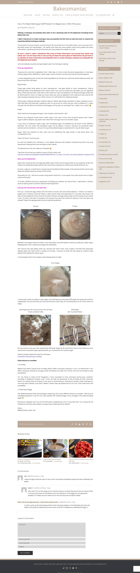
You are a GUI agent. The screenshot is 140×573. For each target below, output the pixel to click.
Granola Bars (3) (104, 142)
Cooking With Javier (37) (108, 107)
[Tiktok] (64, 568)
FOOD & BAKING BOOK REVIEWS (80, 564)
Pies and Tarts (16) (105, 159)
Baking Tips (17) (104, 90)
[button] (113, 15)
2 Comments (84, 463)
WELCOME (38, 564)
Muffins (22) (103, 150)
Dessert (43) (103, 115)
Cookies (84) (103, 103)
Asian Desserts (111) (105, 78)
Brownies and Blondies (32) (108, 94)
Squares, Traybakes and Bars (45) (109, 168)
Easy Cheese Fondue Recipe (52, 459)
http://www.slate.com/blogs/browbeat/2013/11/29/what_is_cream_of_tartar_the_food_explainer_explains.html (56, 154)
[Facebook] (70, 568)
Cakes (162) (103, 98)
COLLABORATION (99, 564)
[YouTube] (73, 568)
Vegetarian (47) (104, 181)
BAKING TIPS (61, 564)
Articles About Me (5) (106, 74)
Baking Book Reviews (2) (108, 86)
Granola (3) (103, 138)
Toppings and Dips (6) (107, 173)
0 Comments (36, 463)
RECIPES (52, 564)
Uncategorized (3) (105, 177)
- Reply (42, 476)
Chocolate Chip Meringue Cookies (30, 356)
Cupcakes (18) (104, 111)
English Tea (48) (105, 125)
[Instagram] (67, 568)
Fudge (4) (102, 134)
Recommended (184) (106, 163)
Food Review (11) (105, 130)
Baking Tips (31, 27)
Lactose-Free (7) (105, 146)
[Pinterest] (76, 568)
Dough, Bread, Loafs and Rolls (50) (108, 120)
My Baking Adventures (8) (108, 154)
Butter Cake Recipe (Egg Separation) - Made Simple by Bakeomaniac (38, 502)
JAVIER (45, 564)
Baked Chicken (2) (105, 82)
